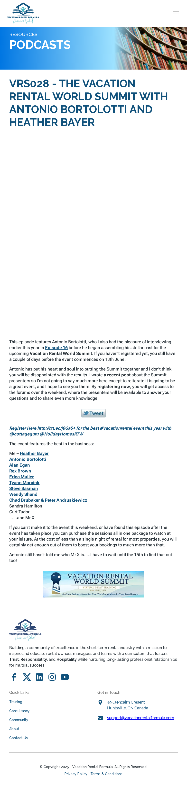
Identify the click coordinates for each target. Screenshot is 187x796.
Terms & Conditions (106, 774)
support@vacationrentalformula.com (140, 717)
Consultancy (19, 711)
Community (18, 720)
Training (15, 702)
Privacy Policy (76, 774)
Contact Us (18, 738)
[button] (175, 13)
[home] (23, 13)
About (14, 729)
